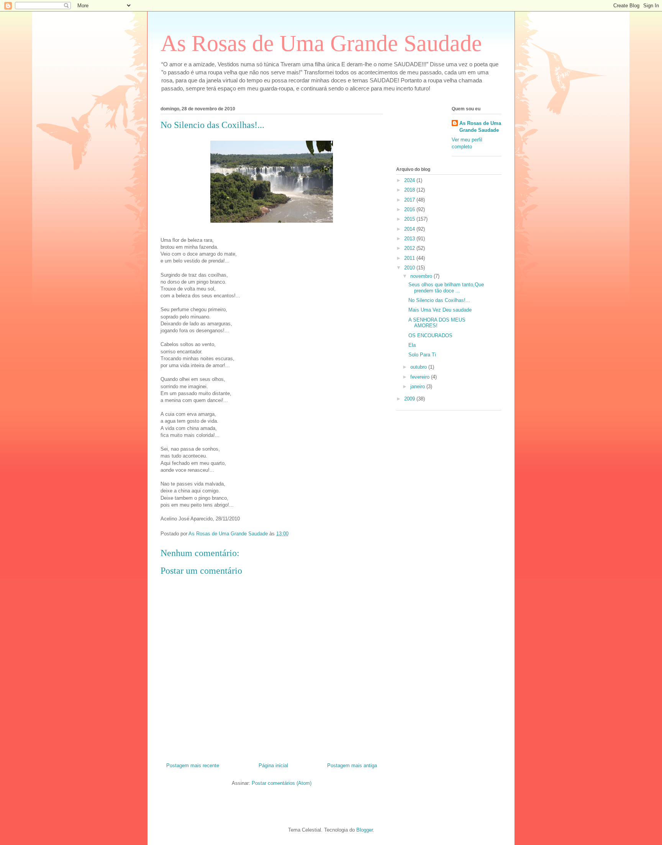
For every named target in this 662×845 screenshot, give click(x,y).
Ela (412, 345)
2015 (410, 219)
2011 (410, 258)
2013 (410, 238)
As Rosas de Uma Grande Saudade (321, 43)
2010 (410, 268)
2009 (410, 399)
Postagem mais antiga (352, 765)
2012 (410, 248)
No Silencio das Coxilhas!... (439, 300)
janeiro (418, 386)
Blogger (364, 830)
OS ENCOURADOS (430, 335)
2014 (410, 229)
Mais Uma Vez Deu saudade (440, 310)
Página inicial (273, 765)
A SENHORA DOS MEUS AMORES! (436, 323)
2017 (410, 200)
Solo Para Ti (422, 355)
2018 (410, 190)
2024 (410, 180)
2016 (410, 209)
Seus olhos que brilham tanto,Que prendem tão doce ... (446, 288)
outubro (419, 367)
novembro (422, 276)
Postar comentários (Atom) (281, 783)
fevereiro (420, 377)
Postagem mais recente (192, 765)
